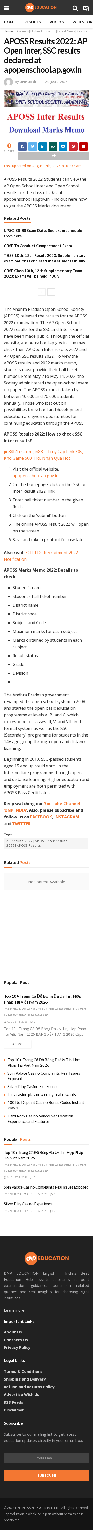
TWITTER (21, 823)
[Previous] (42, 292)
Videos (57, 21)
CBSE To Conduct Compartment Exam (38, 245)
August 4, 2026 (17, 1021)
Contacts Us (16, 1339)
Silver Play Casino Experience (32, 1086)
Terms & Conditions (23, 1371)
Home (10, 21)
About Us (13, 1331)
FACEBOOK (41, 817)
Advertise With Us (21, 1394)
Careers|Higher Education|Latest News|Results (52, 31)
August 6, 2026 (37, 1194)
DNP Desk (28, 81)
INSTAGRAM (66, 817)
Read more (17, 1044)
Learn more (14, 1310)
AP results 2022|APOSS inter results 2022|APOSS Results (36, 843)
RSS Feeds (13, 1402)
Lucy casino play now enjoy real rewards (41, 1094)
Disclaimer (14, 1409)
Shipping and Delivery (25, 1379)
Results (32, 21)
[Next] (51, 292)
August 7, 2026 (56, 81)
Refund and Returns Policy (29, 1386)
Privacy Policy (17, 1347)
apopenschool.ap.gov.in (35, 476)
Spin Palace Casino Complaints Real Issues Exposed (46, 1187)
